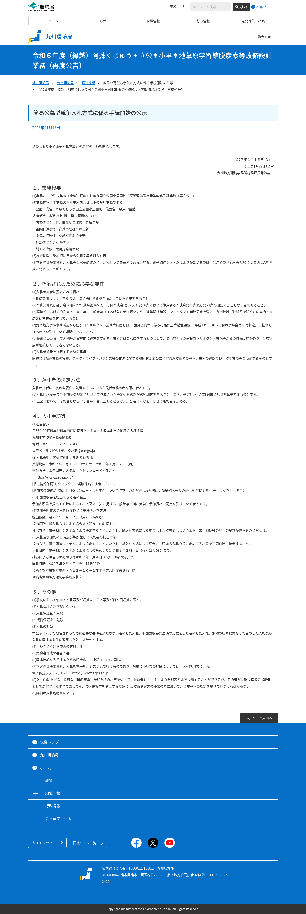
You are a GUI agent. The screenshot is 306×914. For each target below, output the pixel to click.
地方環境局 (40, 82)
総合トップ (49, 742)
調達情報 (88, 82)
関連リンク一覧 (84, 842)
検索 (243, 6)
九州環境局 (65, 82)
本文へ (175, 6)
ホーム (53, 20)
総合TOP (264, 36)
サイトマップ (42, 842)
